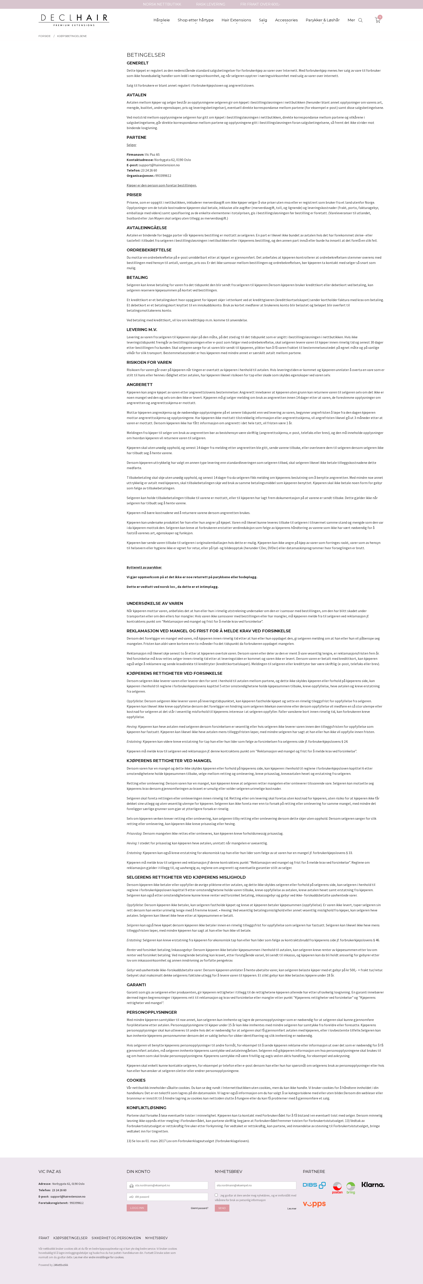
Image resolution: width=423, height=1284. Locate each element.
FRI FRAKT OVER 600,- (260, 4)
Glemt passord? (199, 1208)
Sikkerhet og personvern (116, 1238)
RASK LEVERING (210, 4)
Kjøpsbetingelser (70, 1238)
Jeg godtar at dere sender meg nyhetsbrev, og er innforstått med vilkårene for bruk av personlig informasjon (255, 1198)
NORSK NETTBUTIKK (162, 4)
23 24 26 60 (59, 1190)
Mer (351, 20)
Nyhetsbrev (156, 1238)
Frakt (44, 1238)
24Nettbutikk (60, 1265)
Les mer (292, 1208)
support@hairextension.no (67, 1196)
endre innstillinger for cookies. (106, 1257)
